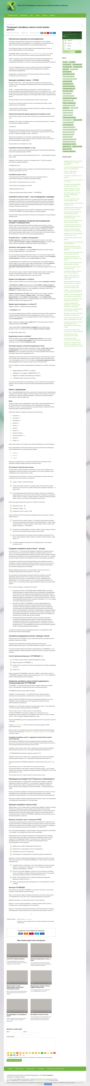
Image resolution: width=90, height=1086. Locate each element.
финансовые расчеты (68, 132)
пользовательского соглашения (41, 1080)
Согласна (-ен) (48, 1084)
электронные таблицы (69, 151)
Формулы (52, 15)
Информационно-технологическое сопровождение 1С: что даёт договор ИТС (73, 162)
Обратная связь (19, 1068)
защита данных (67, 93)
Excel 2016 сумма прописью (16, 959)
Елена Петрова (21, 919)
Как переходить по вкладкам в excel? (17, 1015)
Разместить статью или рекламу (55, 1068)
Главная (10, 1068)
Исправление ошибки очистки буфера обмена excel (40, 986)
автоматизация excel (68, 74)
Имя (8, 1031)
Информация (23, 15)
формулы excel (77, 146)
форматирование (67, 136)
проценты (66, 107)
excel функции (67, 66)
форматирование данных (69, 139)
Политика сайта (30, 1068)
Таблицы (44, 15)
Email (25, 1031)
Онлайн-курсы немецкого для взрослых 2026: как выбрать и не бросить (73, 258)
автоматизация (67, 71)
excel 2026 (72, 62)
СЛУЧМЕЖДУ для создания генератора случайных (37, 731)
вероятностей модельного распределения (39, 53)
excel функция (77, 66)
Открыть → (78, 51)
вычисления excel (68, 91)
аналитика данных (68, 83)
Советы (37, 15)
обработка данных (68, 100)
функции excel (67, 148)
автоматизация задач (68, 76)
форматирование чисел (69, 141)
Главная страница (13, 15)
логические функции (68, 95)
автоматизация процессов (69, 78)
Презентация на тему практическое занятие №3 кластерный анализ (15, 987)
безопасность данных (68, 86)
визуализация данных (69, 88)
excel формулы (77, 64)
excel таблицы (67, 64)
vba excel (65, 69)
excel (65, 62)
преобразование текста (69, 105)
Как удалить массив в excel (39, 1014)
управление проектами (69, 127)
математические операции (69, 98)
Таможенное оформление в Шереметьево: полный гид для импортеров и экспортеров (72, 304)
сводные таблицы (68, 112)
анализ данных (67, 81)
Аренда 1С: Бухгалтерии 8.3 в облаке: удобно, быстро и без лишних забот (71, 277)
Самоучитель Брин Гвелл (34, 2)
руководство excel (68, 110)
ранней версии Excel (18, 725)
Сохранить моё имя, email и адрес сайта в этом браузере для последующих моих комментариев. (30, 1057)
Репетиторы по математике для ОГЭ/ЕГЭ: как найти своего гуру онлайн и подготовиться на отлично (73, 344)
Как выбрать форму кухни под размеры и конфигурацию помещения (72, 194)
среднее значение (67, 115)
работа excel (74, 107)
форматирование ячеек (69, 144)
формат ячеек (67, 146)
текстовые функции (68, 122)
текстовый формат (68, 124)
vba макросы (74, 69)
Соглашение (41, 1068)
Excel (31, 15)
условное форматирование (70, 129)
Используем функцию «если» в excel (40, 959)
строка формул (67, 119)
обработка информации (69, 103)
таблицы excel (77, 119)
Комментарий (10, 1036)
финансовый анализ (68, 134)
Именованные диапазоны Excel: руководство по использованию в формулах (73, 248)
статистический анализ (69, 117)
